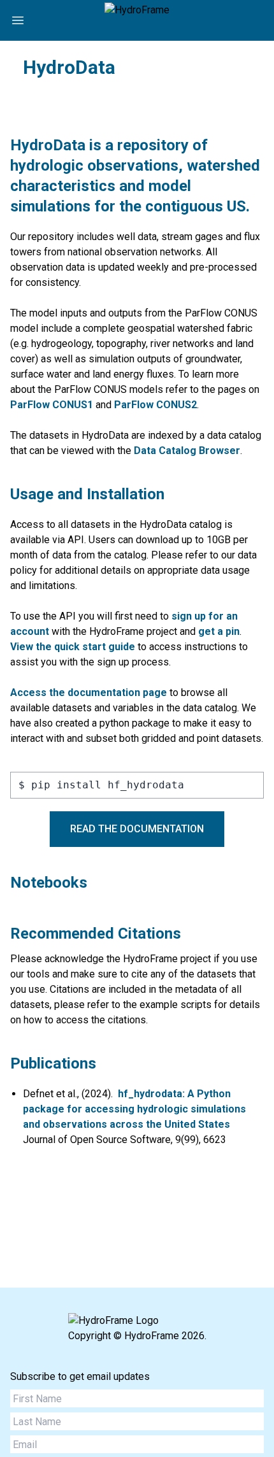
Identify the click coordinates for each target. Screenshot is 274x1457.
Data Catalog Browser (187, 450)
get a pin (219, 631)
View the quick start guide (72, 647)
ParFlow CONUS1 (51, 405)
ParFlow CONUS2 (155, 405)
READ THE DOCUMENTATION (137, 829)
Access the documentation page (88, 692)
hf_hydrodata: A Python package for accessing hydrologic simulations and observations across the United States (134, 1109)
